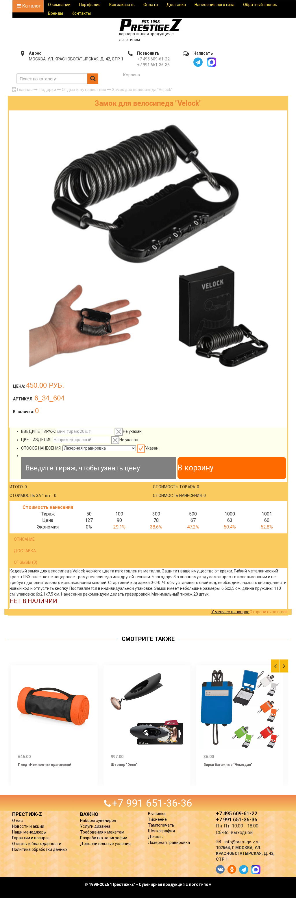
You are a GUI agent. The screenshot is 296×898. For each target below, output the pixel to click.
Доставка (176, 4)
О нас (17, 820)
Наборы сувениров (98, 820)
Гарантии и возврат (31, 838)
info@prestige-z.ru (242, 842)
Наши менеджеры (29, 832)
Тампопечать (161, 825)
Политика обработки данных (39, 849)
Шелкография (161, 831)
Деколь (155, 836)
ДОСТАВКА (25, 550)
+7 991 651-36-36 (153, 64)
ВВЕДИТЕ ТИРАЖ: (38, 431)
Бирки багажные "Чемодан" (228, 765)
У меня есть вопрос (230, 611)
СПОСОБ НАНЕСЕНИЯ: (41, 448)
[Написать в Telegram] (198, 62)
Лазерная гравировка (169, 842)
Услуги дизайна (95, 826)
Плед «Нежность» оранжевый (44, 765)
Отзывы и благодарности (36, 843)
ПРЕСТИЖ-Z (27, 814)
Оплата (150, 4)
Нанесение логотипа (214, 4)
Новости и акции (28, 826)
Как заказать (122, 4)
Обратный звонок (260, 4)
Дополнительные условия (105, 843)
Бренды (55, 13)
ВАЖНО (89, 814)
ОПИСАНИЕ (24, 539)
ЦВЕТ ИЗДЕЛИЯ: (36, 439)
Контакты (81, 13)
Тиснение (157, 819)
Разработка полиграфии (103, 838)
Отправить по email (268, 611)
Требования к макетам (102, 832)
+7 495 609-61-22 (153, 59)
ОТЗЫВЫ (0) (25, 562)
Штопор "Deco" (124, 765)
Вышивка (157, 813)
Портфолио (90, 4)
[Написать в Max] (211, 62)
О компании (59, 4)
